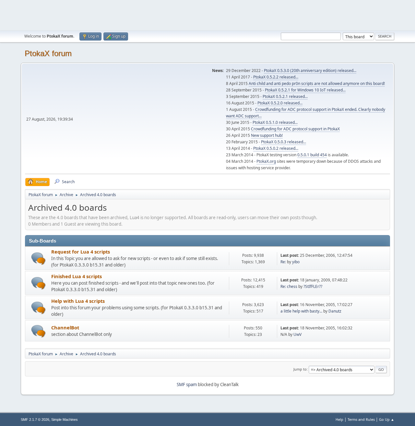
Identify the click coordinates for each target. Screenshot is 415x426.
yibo (296, 262)
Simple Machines (64, 419)
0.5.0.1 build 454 (312, 155)
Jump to (300, 369)
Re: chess (288, 286)
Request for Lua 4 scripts (80, 251)
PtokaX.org (266, 161)
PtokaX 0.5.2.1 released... (285, 96)
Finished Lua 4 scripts (76, 276)
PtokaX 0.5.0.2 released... (275, 148)
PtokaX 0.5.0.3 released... (283, 142)
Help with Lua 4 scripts (78, 301)
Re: (283, 262)
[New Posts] (38, 258)
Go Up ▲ (386, 419)
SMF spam (187, 384)
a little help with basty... (301, 311)
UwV (297, 334)
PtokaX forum (48, 53)
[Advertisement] (207, 14)
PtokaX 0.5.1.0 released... (275, 122)
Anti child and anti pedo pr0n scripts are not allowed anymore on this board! (317, 83)
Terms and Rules (361, 419)
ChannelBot (65, 327)
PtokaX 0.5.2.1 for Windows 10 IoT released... (305, 90)
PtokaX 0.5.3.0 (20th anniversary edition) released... (310, 70)
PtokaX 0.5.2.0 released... (279, 103)
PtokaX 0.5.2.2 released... (275, 77)
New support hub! (267, 135)
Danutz (334, 311)
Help (339, 419)
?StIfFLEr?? (312, 286)
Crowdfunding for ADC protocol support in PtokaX (295, 129)
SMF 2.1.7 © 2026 (35, 419)
